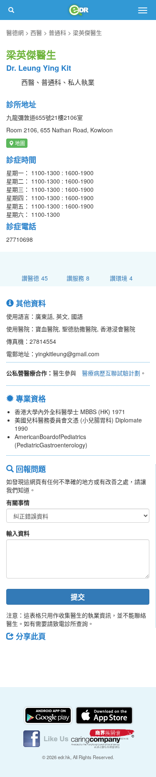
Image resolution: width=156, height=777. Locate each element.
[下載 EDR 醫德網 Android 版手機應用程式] (48, 714)
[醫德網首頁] (78, 10)
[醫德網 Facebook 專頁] (46, 738)
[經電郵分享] (81, 655)
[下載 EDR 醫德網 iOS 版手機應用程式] (104, 714)
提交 (78, 597)
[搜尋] (11, 10)
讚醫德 (35, 278)
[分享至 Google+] (59, 655)
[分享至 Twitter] (38, 655)
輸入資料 (18, 533)
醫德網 (15, 32)
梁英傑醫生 (87, 32)
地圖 (19, 142)
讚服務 (78, 278)
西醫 (36, 32)
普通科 (57, 32)
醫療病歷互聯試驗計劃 (111, 373)
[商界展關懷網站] (102, 738)
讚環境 (121, 278)
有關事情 (18, 502)
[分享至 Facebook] (16, 655)
